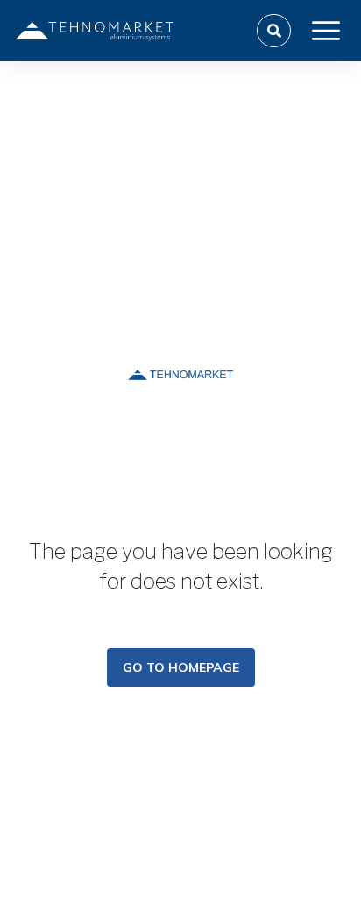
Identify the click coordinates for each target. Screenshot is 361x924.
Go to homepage (181, 667)
